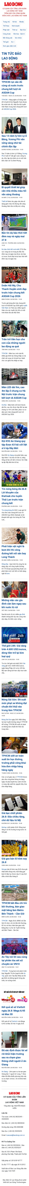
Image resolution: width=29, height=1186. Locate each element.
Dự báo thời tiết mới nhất (10, 249)
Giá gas (4, 869)
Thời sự (14, 30)
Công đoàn (7, 34)
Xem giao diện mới (9, 46)
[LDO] (14, 71)
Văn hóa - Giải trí (19, 34)
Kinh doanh (15, 26)
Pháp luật (6, 30)
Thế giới (6, 42)
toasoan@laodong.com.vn (15, 1135)
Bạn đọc (23, 30)
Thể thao (6, 26)
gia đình (22, 614)
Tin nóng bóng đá (8, 510)
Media (21, 22)
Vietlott (14, 1021)
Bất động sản (7, 38)
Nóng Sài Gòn (6, 720)
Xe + (12, 42)
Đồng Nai (5, 564)
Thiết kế (4, 201)
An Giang (11, 455)
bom (8, 573)
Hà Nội (4, 405)
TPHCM (4, 100)
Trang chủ (6, 22)
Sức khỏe (18, 38)
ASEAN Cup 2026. (10, 109)
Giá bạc (4, 827)
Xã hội (14, 22)
